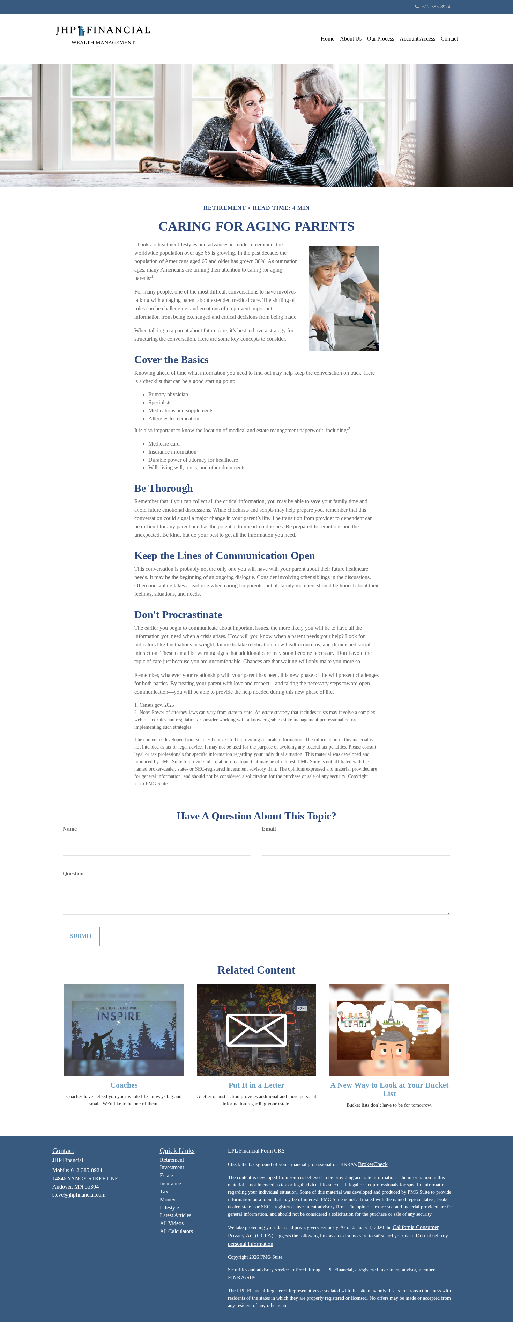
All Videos (172, 1223)
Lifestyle (169, 1208)
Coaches (124, 1085)
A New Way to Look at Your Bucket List (389, 1089)
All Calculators (176, 1231)
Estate (166, 1175)
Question (73, 873)
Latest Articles (175, 1215)
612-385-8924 (436, 6)
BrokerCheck (373, 1164)
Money (168, 1199)
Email (269, 829)
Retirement (172, 1160)
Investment (172, 1167)
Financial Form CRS (262, 1151)
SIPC (252, 1277)
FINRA (236, 1277)
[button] (350, 38)
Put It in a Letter (256, 1085)
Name (70, 829)
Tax (164, 1191)
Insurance (170, 1183)
